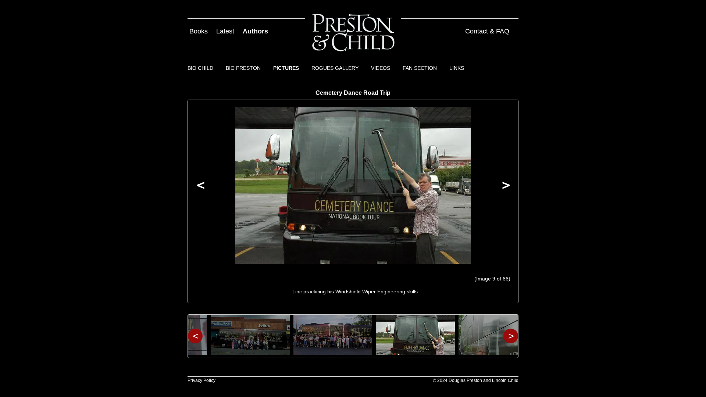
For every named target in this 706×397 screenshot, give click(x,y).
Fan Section (420, 68)
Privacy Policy (201, 380)
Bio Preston (243, 68)
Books (198, 31)
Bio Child (200, 68)
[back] (200, 186)
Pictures (286, 68)
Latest (225, 31)
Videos (380, 68)
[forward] (505, 186)
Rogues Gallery (335, 68)
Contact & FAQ (487, 31)
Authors (255, 31)
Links (456, 68)
